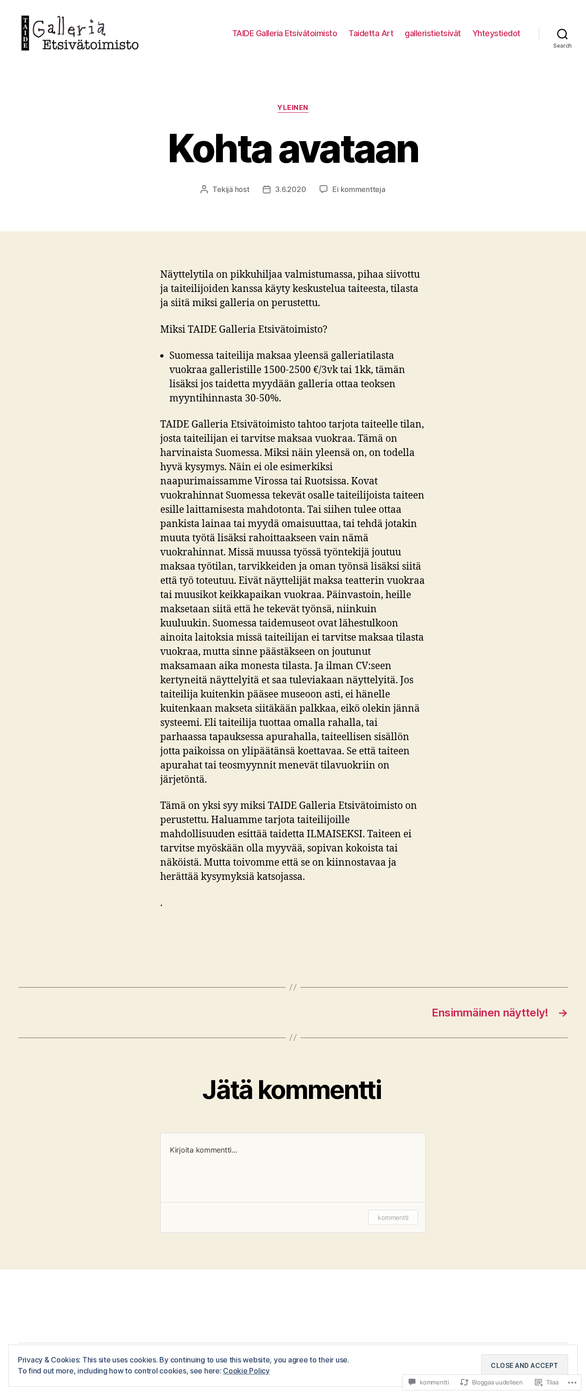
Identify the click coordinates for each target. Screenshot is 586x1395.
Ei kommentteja (358, 189)
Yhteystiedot (496, 33)
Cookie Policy (246, 1370)
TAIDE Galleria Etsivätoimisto (284, 33)
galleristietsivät (433, 33)
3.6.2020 (290, 189)
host (242, 189)
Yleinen (293, 108)
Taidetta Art (370, 33)
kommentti (393, 1217)
